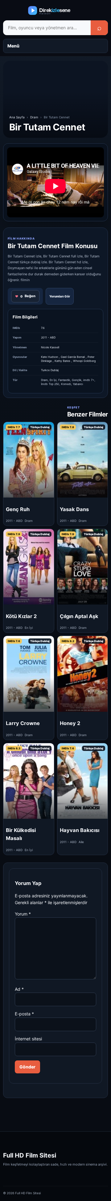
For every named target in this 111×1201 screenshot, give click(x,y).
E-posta (24, 1013)
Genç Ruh (18, 509)
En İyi (53, 380)
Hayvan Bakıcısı (79, 830)
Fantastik (64, 380)
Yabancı (78, 384)
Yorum (23, 913)
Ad (19, 989)
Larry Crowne (23, 723)
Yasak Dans (74, 509)
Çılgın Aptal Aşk (79, 616)
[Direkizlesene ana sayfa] (55, 10)
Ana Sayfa (17, 117)
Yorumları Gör (59, 296)
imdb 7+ (88, 380)
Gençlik (76, 380)
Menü (13, 45)
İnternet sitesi (28, 1038)
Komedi (66, 384)
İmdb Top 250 (50, 384)
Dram (34, 117)
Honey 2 (70, 723)
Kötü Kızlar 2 (21, 616)
